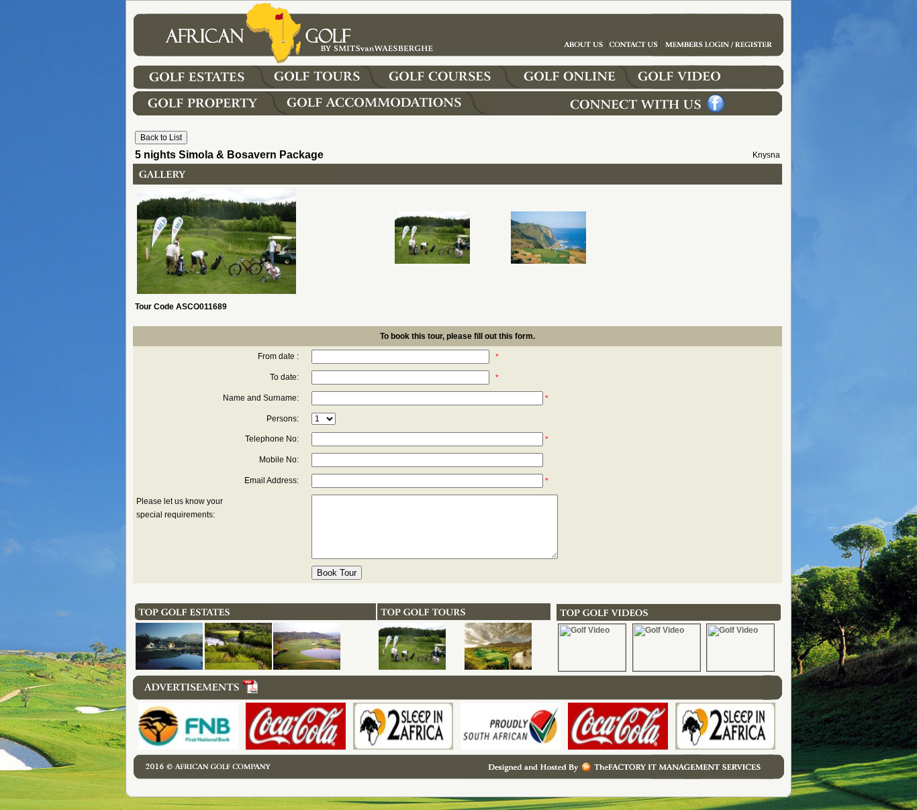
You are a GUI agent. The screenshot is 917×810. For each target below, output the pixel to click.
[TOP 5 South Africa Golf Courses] (498, 667)
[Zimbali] (306, 667)
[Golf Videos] (713, 86)
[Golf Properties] (207, 112)
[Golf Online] (572, 86)
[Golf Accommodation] (387, 112)
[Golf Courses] (452, 86)
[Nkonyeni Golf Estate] (238, 667)
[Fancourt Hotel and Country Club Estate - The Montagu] (169, 667)
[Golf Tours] (328, 86)
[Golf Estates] (209, 86)
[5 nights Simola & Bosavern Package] (412, 667)
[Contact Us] (719, 53)
